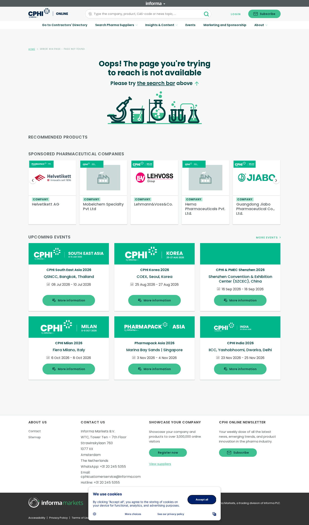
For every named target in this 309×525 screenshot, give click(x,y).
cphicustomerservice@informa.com (111, 476)
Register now (168, 452)
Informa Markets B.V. (98, 431)
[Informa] (155, 3)
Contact (34, 431)
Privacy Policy (58, 518)
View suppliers (160, 464)
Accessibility (36, 518)
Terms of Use (81, 518)
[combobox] (146, 14)
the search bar (156, 83)
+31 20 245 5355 (113, 466)
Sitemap (34, 437)
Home (31, 49)
